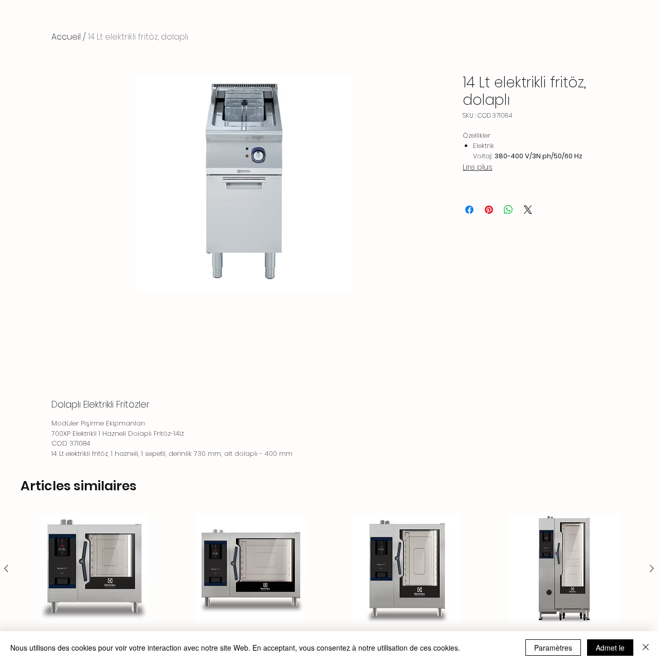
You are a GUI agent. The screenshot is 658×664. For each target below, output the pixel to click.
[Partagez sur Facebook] (469, 210)
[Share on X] (528, 210)
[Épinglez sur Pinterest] (489, 210)
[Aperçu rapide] (94, 568)
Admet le (610, 647)
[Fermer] (645, 647)
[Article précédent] (6, 568)
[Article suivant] (652, 568)
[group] (329, 584)
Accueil (66, 37)
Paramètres (553, 647)
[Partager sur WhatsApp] (508, 210)
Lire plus (477, 167)
